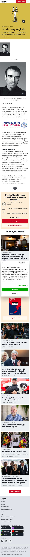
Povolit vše (15, 289)
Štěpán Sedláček (5, 485)
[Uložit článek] (23, 21)
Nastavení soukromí (6, 522)
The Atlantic (10, 456)
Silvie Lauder (4, 346)
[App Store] (6, 527)
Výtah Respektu (11, 476)
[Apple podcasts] (18, 527)
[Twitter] (6, 542)
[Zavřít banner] (27, 262)
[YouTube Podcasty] (18, 531)
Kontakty (3, 504)
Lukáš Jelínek (4, 429)
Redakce (3, 501)
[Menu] (28, 2)
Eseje (3, 26)
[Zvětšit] (5, 49)
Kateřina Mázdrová (6, 402)
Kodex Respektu (5, 506)
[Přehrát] (23, 248)
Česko (3, 367)
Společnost (4, 252)
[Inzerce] (15, 125)
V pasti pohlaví (5, 340)
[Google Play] (6, 531)
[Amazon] (6, 534)
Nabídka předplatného (6, 509)
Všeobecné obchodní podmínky (8, 517)
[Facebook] (2, 542)
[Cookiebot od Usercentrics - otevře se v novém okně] (19, 262)
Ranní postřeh (6, 422)
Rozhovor (4, 395)
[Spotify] (18, 534)
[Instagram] (10, 542)
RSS (2, 514)
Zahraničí (4, 449)
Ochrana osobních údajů (7, 519)
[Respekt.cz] (4, 1)
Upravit (14, 293)
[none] (7, 53)
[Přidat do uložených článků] (27, 248)
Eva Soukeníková (5, 375)
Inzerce (2, 512)
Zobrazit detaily (22, 285)
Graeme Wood (5, 456)
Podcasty (5, 476)
